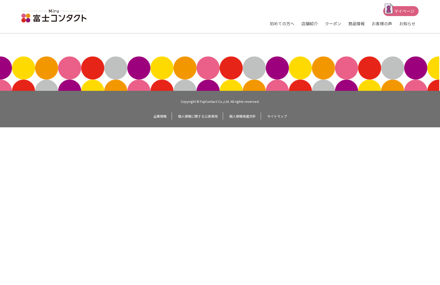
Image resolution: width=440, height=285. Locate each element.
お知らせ (407, 23)
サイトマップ (277, 116)
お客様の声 (382, 23)
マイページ (404, 11)
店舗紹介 (309, 23)
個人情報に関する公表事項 (198, 116)
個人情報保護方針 (242, 116)
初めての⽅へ (282, 23)
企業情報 (160, 116)
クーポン (333, 23)
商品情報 (356, 23)
